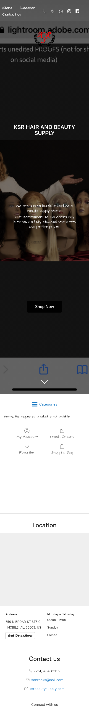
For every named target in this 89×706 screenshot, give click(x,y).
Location (28, 7)
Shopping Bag (62, 452)
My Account (27, 436)
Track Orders (62, 436)
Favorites (27, 452)
